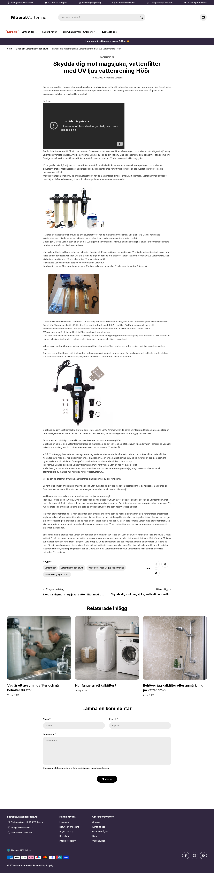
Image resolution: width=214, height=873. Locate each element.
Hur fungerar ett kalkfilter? (95, 685)
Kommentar (49, 734)
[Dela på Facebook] (156, 564)
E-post (113, 719)
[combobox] (101, 17)
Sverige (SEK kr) (19, 850)
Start (9, 48)
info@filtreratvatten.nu (22, 827)
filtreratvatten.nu (23, 865)
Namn (47, 719)
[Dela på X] (164, 564)
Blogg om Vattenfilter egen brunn (32, 48)
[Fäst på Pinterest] (156, 572)
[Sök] (141, 17)
